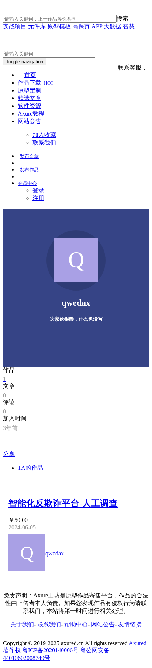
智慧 (129, 26)
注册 (38, 198)
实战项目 (15, 26)
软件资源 (29, 106)
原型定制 (29, 90)
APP (96, 26)
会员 (27, 183)
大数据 (112, 26)
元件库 (37, 26)
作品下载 (35, 82)
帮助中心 (76, 624)
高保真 (81, 26)
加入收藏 (44, 135)
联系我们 (44, 142)
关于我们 (22, 624)
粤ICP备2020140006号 (50, 650)
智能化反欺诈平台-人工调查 (63, 503)
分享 (9, 454)
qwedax (54, 553)
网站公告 (29, 121)
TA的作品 (30, 468)
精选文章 (29, 98)
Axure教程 (31, 113)
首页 (30, 75)
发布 (29, 156)
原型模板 (59, 26)
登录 (38, 190)
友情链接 (130, 624)
